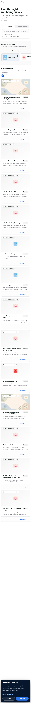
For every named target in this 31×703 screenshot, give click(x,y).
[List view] (5, 75)
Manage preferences (7, 694)
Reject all (8, 698)
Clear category (15, 50)
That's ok (22, 698)
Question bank (23, 26)
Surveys (10, 26)
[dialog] (15, 691)
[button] (10, 57)
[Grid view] (3, 75)
